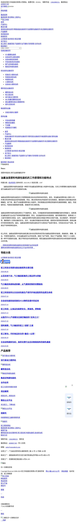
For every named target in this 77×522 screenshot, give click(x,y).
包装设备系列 (5, 50)
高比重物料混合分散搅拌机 (15, 102)
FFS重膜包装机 (10, 54)
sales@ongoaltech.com (13, 447)
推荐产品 (4, 430)
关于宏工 (8, 153)
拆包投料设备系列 (7, 70)
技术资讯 (11, 39)
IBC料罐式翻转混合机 (13, 99)
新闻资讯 (8, 148)
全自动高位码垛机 (11, 59)
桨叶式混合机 (10, 104)
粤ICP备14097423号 (52, 471)
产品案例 (8, 143)
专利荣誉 (31, 44)
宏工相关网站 (5, 425)
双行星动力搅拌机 (11, 97)
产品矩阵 (17, 44)
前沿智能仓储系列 (47, 29)
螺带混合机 (9, 92)
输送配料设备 (5, 108)
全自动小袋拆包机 (11, 84)
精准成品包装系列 (20, 29)
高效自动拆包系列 (7, 29)
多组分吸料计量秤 (11, 112)
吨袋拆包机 (9, 79)
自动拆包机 (38, 433)
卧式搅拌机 (13, 433)
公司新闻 (4, 39)
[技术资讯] (12, 183)
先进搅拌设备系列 (33, 29)
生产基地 (24, 44)
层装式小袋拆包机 (11, 74)
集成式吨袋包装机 (11, 66)
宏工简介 (4, 44)
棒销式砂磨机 (10, 123)
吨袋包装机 (30, 433)
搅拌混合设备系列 (7, 88)
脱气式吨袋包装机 (11, 64)
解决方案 (8, 139)
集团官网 (4, 17)
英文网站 (11, 17)
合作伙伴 (38, 44)
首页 (6, 131)
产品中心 (8, 134)
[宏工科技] (38, 19)
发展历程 (11, 44)
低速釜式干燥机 (11, 127)
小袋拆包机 (9, 82)
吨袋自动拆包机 (11, 77)
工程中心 (17, 17)
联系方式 (4, 435)
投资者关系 (9, 146)
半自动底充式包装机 (12, 62)
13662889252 (55, 2)
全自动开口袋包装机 (12, 57)
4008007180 (5, 4)
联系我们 (8, 158)
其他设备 (4, 116)
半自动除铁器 (10, 120)
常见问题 (17, 39)
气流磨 (7, 125)
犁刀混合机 (9, 95)
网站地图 (64, 471)
